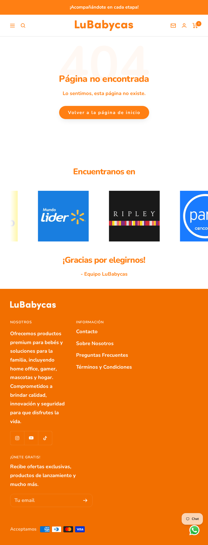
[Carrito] (195, 25)
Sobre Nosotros (95, 343)
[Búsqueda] (23, 25)
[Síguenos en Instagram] (17, 438)
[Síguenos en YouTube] (31, 438)
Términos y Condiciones (104, 367)
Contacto (87, 331)
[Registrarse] (85, 500)
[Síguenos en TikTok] (45, 438)
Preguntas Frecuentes (102, 355)
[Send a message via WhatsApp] (194, 530)
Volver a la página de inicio (104, 112)
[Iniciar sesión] (184, 25)
